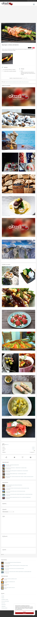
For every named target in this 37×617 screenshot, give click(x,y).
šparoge (27, 81)
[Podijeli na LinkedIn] (24, 78)
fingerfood (7, 81)
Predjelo (33, 448)
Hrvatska (33, 447)
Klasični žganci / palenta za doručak (9, 587)
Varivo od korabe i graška (5, 416)
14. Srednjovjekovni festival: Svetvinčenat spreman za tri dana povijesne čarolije (17, 488)
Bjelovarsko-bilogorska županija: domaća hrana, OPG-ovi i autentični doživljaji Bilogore (18, 497)
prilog (22, 81)
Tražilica (28, 0)
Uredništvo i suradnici (5, 599)
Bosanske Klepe (6, 584)
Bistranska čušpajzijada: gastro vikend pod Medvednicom (12, 562)
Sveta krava (3, 150)
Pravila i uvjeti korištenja (5, 601)
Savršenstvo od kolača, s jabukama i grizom (10, 578)
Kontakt (31, 0)
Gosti (9, 81)
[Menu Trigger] (34, 4)
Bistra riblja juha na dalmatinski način (9, 581)
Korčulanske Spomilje (5, 285)
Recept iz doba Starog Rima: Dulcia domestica (8, 307)
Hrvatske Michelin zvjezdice (6, 215)
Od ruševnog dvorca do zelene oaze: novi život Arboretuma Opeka (15, 491)
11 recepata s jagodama (5, 172)
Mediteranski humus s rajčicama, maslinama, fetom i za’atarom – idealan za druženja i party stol (19, 476)
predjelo (20, 81)
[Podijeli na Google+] (23, 78)
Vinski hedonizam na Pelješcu (6, 193)
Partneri (3, 597)
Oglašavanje (34, 0)
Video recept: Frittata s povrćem (6, 237)
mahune (17, 81)
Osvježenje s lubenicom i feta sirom (7, 329)
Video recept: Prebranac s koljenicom (7, 106)
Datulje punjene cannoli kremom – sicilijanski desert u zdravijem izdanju (15, 467)
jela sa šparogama (13, 81)
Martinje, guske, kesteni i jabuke (6, 128)
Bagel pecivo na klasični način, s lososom (8, 438)
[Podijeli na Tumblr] (26, 78)
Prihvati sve (24, 613)
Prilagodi (24, 611)
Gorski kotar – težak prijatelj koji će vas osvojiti (9, 259)
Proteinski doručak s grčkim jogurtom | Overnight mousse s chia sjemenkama (16, 470)
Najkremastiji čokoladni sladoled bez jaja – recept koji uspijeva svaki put (15, 473)
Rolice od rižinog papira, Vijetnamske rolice (8, 394)
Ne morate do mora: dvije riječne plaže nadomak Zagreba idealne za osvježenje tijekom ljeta (18, 494)
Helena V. (7, 444)
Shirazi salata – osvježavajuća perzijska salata (12, 464)
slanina (25, 81)
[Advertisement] (18, 14)
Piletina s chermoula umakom (6, 351)
